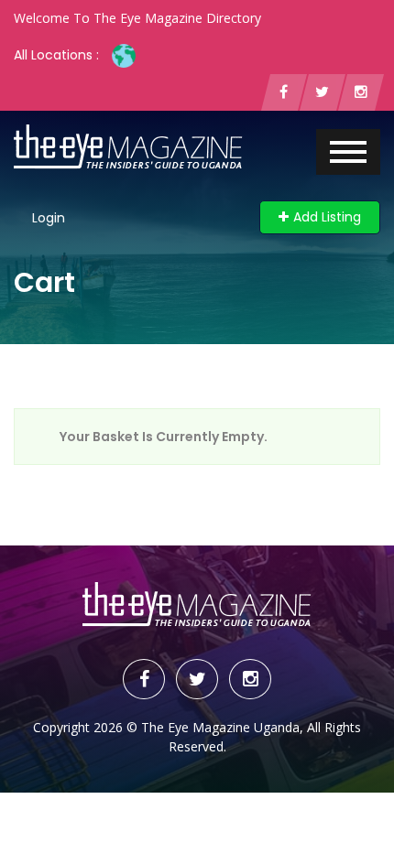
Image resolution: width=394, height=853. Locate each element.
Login (48, 218)
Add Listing (327, 217)
